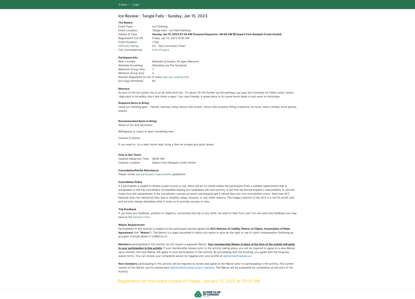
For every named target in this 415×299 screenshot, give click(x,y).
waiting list (181, 77)
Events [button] (123, 4)
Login (135, 4)
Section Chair (141, 217)
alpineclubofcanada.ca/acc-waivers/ (192, 267)
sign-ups (167, 77)
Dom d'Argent (160, 49)
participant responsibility (156, 174)
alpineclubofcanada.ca (237, 256)
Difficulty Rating (128, 45)
